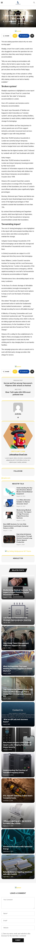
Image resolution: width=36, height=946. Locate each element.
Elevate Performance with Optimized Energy (17, 847)
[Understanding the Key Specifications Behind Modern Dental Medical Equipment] (9, 492)
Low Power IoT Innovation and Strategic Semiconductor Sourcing (17, 619)
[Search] (34, 3)
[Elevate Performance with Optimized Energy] (18, 841)
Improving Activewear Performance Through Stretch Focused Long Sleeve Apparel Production (24, 538)
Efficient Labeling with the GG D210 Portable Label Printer (17, 822)
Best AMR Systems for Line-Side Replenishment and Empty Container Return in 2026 (16, 526)
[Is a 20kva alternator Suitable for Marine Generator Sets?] (9, 503)
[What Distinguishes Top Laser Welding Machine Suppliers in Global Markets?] (18, 663)
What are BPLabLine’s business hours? (15, 720)
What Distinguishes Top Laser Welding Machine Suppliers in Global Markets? (17, 668)
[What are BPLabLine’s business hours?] (18, 714)
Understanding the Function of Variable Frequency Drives (15, 771)
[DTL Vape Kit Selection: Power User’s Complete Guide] (18, 790)
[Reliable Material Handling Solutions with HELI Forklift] (18, 867)
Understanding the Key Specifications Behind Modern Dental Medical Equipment (24, 491)
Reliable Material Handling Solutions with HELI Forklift (17, 873)
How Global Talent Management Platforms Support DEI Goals (16, 644)
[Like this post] (15, 36)
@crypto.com (5, 478)
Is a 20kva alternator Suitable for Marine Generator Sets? (23, 502)
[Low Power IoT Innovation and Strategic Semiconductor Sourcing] (18, 612)
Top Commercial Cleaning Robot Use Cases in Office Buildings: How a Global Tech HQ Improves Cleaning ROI (17, 693)
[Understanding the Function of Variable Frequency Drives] (18, 765)
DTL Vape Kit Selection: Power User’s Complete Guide (17, 796)
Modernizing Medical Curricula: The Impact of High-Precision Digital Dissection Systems (24, 514)
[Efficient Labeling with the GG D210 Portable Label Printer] (18, 816)
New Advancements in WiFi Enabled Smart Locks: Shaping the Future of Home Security (17, 745)
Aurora (14, 21)
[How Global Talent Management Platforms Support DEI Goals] (18, 638)
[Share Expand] (32, 36)
